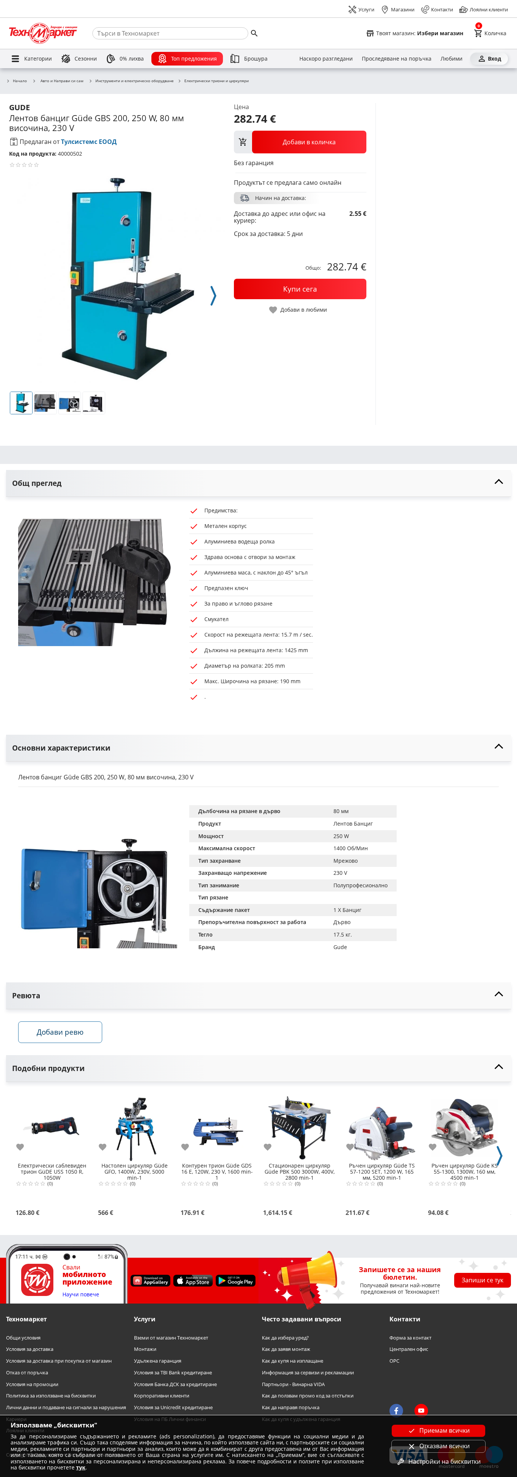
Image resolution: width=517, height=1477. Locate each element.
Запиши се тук (482, 1280)
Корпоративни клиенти (161, 1396)
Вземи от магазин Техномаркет (171, 1338)
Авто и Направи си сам (61, 80)
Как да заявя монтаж (286, 1349)
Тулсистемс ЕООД (89, 141)
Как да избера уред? (285, 1338)
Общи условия (23, 1338)
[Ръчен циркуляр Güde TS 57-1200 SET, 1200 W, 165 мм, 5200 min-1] (382, 1124)
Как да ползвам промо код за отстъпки (307, 1396)
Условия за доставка (29, 1349)
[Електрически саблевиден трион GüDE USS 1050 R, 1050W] (51, 1124)
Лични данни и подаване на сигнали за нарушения (66, 1407)
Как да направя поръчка (290, 1407)
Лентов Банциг (353, 823)
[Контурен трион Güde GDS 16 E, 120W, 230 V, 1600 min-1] (217, 1124)
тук (81, 1467)
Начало (20, 81)
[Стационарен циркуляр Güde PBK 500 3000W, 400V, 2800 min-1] (299, 1124)
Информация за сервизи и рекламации (308, 1373)
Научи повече (80, 1294)
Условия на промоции (32, 1384)
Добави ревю (60, 1032)
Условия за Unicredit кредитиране (173, 1407)
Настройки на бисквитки (444, 1461)
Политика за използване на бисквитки (51, 1396)
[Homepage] (43, 33)
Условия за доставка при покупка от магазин (59, 1361)
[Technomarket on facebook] (396, 1411)
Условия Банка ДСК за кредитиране (175, 1384)
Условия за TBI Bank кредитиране (173, 1373)
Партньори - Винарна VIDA (293, 1384)
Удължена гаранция (157, 1361)
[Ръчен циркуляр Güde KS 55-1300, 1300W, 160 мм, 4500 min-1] (464, 1124)
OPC (394, 1361)
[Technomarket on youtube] (421, 1411)
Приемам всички (444, 1430)
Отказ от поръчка (27, 1373)
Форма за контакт (410, 1338)
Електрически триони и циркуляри (216, 81)
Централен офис (408, 1349)
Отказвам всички (444, 1446)
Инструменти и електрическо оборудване (134, 81)
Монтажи (145, 1349)
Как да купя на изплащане (292, 1361)
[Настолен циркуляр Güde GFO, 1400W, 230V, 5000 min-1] (134, 1124)
